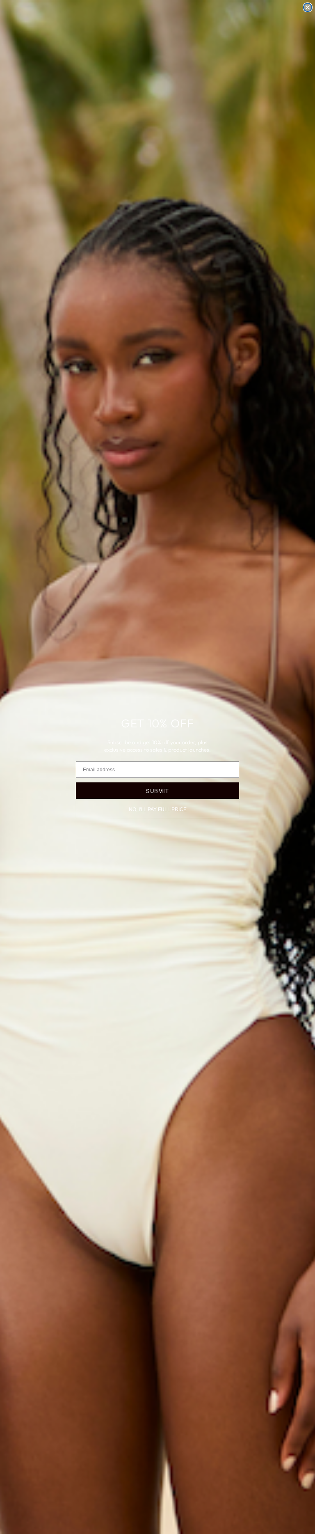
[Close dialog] (308, 7)
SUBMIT (157, 791)
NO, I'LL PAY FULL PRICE (158, 809)
